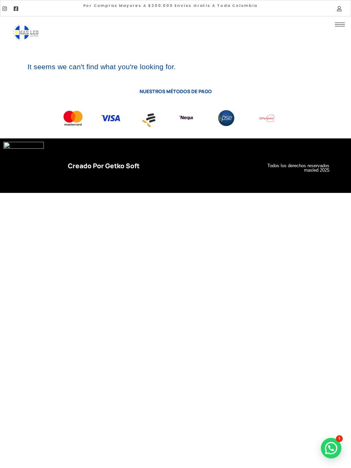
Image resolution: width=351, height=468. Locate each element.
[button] (331, 448)
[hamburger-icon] (340, 24)
